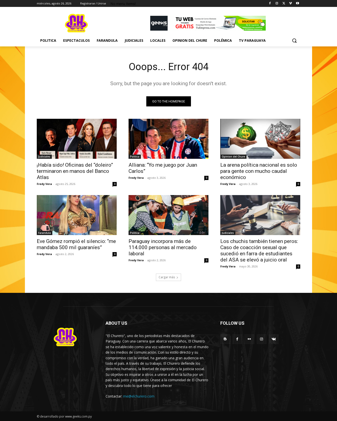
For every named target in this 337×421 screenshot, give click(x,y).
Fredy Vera (44, 184)
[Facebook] (270, 3)
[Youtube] (297, 3)
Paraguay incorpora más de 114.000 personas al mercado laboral (163, 247)
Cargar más (167, 277)
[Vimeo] (290, 3)
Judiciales (44, 156)
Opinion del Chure (233, 156)
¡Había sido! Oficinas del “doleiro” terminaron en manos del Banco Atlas (75, 171)
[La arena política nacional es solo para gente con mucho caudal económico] (260, 139)
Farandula (44, 233)
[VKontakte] (274, 339)
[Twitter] (284, 3)
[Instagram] (277, 3)
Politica (134, 156)
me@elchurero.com (138, 396)
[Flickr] (249, 339)
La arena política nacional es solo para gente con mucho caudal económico (258, 171)
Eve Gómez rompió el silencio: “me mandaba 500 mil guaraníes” (76, 244)
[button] (294, 40)
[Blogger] (225, 339)
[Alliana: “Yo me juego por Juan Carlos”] (168, 139)
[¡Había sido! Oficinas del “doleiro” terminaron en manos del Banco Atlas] (77, 139)
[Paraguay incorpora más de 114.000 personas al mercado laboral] (168, 215)
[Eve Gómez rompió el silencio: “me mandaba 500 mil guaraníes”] (77, 215)
